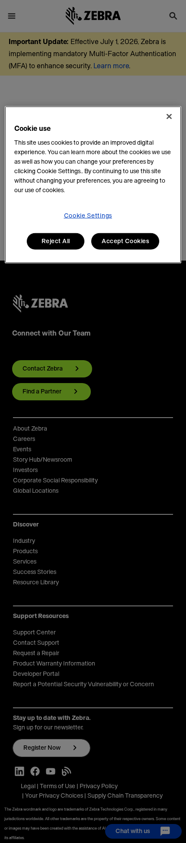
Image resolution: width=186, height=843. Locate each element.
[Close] (169, 116)
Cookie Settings (88, 215)
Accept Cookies (125, 241)
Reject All (56, 241)
